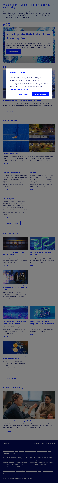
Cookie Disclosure (25, 89)
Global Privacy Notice (14, 89)
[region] (29, 84)
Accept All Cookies (40, 94)
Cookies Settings (23, 94)
